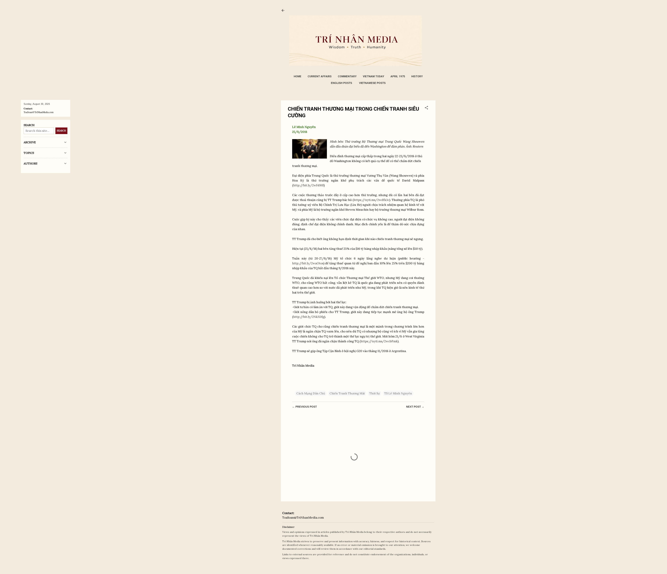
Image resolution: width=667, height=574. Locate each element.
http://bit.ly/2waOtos (307, 263)
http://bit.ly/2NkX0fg (308, 317)
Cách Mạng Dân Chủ (310, 393)
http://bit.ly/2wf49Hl (308, 185)
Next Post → (415, 406)
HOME (297, 76)
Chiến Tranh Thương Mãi (347, 393)
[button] (426, 108)
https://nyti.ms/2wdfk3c (371, 200)
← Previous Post (304, 406)
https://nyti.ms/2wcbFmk (379, 341)
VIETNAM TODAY (373, 76)
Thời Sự (374, 393)
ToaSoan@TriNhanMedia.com (303, 517)
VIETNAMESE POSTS (372, 82)
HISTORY (417, 76)
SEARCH (61, 130)
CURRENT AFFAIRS (320, 76)
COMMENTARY (347, 76)
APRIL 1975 (397, 76)
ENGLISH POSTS (341, 82)
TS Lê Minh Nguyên (398, 393)
